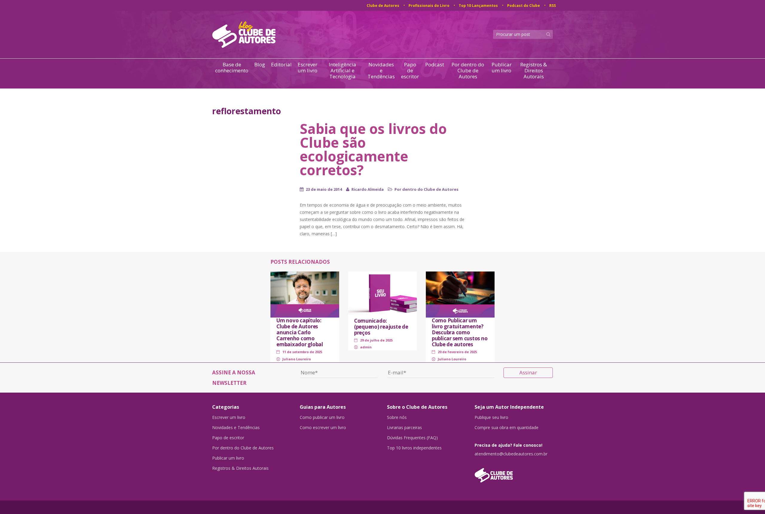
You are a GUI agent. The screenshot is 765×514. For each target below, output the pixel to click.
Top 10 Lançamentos (478, 5)
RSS (552, 5)
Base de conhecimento (231, 68)
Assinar (528, 372)
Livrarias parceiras (404, 427)
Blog (259, 65)
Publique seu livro (491, 417)
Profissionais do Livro (428, 5)
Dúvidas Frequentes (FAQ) (412, 438)
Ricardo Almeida (367, 189)
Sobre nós (397, 417)
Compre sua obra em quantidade (506, 427)
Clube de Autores (383, 5)
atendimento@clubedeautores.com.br (511, 454)
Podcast (434, 65)
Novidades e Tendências (381, 71)
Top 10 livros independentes (414, 448)
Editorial (281, 65)
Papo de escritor (410, 71)
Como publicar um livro (322, 417)
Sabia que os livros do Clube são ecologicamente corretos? (373, 149)
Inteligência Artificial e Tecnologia (342, 71)
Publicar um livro (502, 68)
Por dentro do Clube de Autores (468, 71)
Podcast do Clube (523, 5)
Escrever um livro (307, 68)
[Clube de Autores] (514, 472)
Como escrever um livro (323, 427)
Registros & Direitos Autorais (533, 71)
